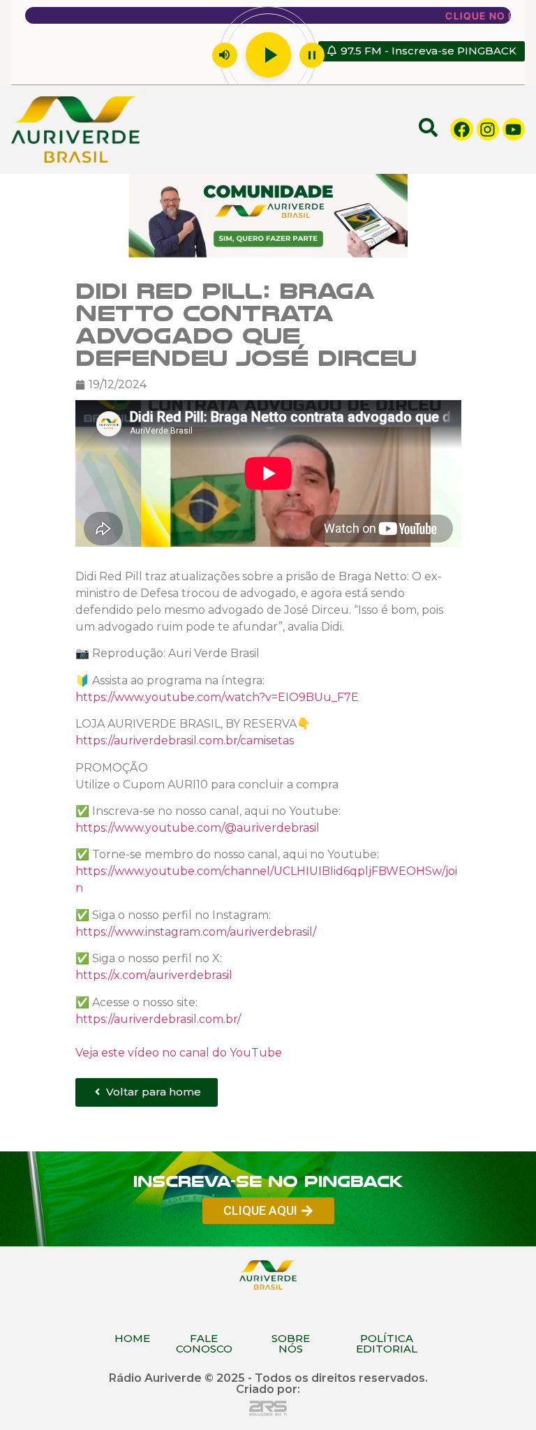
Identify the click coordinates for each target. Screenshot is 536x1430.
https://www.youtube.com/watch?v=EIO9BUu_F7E (217, 697)
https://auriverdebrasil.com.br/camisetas (184, 740)
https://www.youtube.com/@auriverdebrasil (197, 827)
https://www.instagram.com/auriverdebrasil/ (195, 931)
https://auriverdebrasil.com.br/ (158, 1018)
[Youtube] (513, 129)
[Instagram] (488, 129)
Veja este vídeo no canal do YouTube (178, 1052)
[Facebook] (461, 129)
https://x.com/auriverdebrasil (153, 975)
